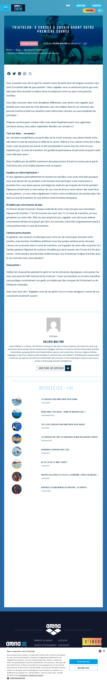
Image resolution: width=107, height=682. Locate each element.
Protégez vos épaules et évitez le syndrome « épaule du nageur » (69, 475)
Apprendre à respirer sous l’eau (55, 450)
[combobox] (100, 651)
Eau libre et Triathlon (34, 49)
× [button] (104, 651)
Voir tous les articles (51, 368)
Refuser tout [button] (83, 668)
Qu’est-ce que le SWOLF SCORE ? (54, 462)
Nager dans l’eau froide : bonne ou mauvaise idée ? (63, 412)
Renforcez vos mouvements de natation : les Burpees (64, 487)
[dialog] (53, 665)
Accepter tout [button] (83, 662)
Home (68, 5)
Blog (18, 49)
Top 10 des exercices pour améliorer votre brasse (63, 424)
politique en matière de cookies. (31, 675)
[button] (37, 678)
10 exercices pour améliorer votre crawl (59, 399)
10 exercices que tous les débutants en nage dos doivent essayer (69, 437)
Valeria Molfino (60, 43)
